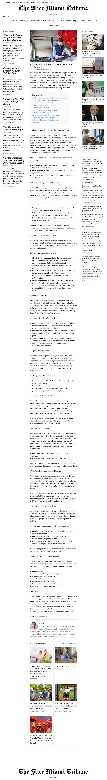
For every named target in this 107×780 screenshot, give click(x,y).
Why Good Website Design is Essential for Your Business (12, 37)
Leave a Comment (9, 94)
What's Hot (43, 616)
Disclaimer (48, 3)
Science (82, 21)
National (14, 21)
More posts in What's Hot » (69, 643)
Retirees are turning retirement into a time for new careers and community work (41, 707)
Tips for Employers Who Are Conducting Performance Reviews (13, 160)
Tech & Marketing (49, 21)
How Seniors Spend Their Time (65, 667)
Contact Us (15, 3)
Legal (75, 21)
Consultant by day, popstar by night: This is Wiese (12, 70)
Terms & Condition (37, 3)
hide (42, 95)
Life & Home (64, 21)
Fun (95, 21)
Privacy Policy (25, 3)
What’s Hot (54, 26)
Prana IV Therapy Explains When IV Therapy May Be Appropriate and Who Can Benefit (41, 739)
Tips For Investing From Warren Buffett (13, 128)
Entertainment (35, 21)
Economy (22, 21)
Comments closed (9, 63)
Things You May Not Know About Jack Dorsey (13, 101)
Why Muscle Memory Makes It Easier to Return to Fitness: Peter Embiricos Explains (65, 707)
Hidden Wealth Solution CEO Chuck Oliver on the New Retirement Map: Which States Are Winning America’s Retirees (40, 672)
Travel (89, 21)
